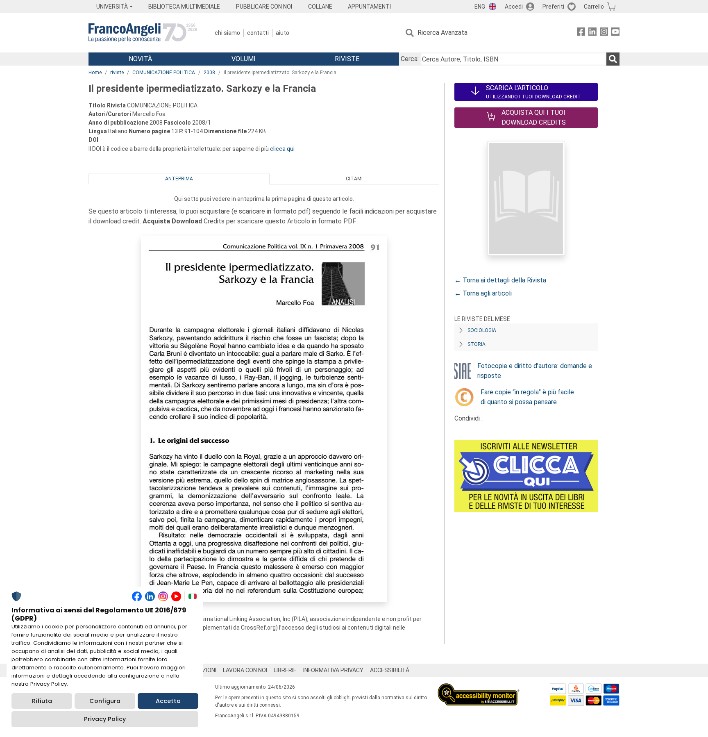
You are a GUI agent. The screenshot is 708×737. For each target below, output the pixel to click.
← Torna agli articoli (483, 293)
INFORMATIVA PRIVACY (333, 670)
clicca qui (282, 149)
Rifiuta (42, 701)
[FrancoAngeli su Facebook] (581, 33)
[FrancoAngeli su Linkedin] (592, 33)
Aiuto (282, 33)
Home (95, 72)
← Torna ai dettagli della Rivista (500, 280)
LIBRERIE (285, 670)
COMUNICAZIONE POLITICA (163, 72)
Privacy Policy (105, 719)
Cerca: (410, 59)
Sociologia (481, 330)
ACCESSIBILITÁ (389, 670)
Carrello (594, 6)
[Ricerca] (613, 59)
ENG (479, 6)
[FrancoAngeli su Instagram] (604, 33)
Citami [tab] (354, 179)
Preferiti (553, 6)
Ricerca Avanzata (442, 32)
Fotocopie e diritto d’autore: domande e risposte (534, 371)
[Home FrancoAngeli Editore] (142, 32)
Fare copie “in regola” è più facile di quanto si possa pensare (527, 397)
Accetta (168, 701)
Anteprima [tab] (179, 179)
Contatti (258, 33)
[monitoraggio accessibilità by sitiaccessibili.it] (479, 688)
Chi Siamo (227, 33)
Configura (104, 701)
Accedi (514, 6)
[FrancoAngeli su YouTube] (615, 33)
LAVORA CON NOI (245, 670)
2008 (209, 72)
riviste (117, 72)
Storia (476, 344)
